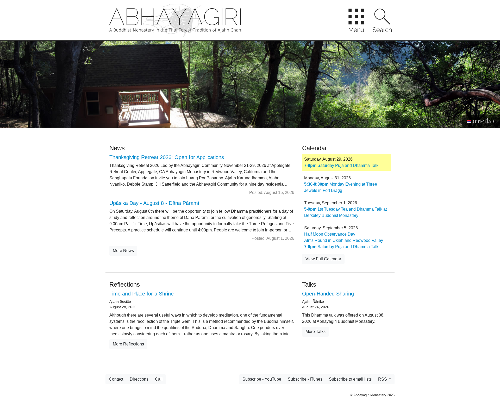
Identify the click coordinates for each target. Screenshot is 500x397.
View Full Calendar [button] (323, 259)
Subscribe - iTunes (305, 379)
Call (158, 379)
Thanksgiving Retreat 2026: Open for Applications (166, 157)
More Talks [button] (315, 331)
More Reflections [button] (128, 344)
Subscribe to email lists (350, 379)
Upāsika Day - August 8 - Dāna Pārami (154, 203)
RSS (383, 379)
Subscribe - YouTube (261, 379)
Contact (116, 379)
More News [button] (123, 250)
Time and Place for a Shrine (141, 294)
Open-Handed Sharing (328, 294)
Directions (139, 379)
